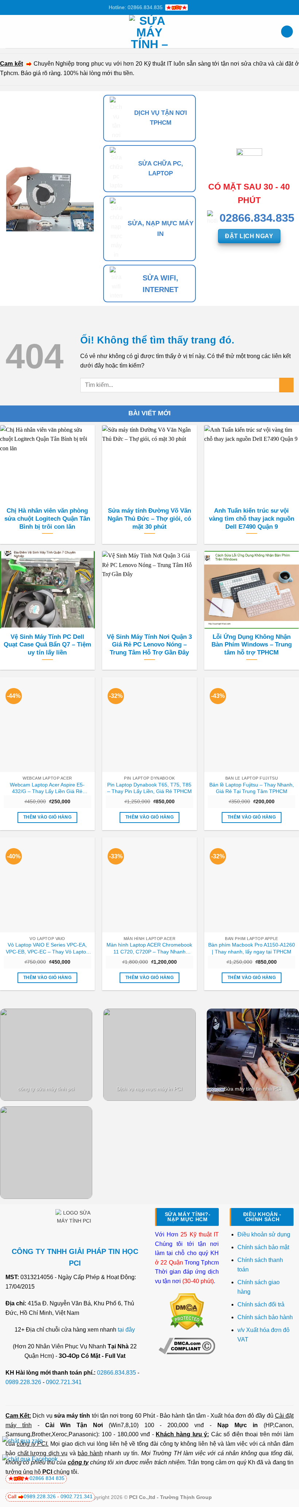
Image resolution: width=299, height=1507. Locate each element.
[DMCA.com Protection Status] (187, 1311)
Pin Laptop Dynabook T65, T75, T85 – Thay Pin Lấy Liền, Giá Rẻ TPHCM (149, 788)
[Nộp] (286, 385)
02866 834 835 (47, 1478)
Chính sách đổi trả (261, 1304)
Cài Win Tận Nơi (74, 1425)
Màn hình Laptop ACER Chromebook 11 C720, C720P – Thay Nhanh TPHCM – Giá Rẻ (149, 948)
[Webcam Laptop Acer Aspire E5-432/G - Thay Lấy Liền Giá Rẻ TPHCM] (47, 724)
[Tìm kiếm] (287, 32)
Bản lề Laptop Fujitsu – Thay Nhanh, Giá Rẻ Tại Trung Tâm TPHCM (251, 788)
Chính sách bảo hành (265, 1317)
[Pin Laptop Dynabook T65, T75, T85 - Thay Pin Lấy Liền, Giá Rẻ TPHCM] (149, 724)
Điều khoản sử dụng (263, 1234)
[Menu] (9, 31)
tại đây (126, 1330)
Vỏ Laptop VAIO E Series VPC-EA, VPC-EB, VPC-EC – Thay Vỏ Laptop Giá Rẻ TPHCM (47, 948)
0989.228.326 (23, 1382)
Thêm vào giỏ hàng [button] (47, 817)
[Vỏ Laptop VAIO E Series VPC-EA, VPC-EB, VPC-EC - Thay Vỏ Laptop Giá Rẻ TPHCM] (47, 884)
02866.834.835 (116, 1373)
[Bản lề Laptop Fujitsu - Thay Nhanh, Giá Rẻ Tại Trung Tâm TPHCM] (251, 724)
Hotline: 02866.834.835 (136, 7)
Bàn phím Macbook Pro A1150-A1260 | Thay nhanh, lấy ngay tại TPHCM (251, 948)
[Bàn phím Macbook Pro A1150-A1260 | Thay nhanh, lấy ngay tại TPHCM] (251, 884)
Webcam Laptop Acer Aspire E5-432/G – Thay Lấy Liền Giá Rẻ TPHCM (47, 788)
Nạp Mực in (237, 1425)
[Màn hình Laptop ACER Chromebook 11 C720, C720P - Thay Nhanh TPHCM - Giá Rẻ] (149, 884)
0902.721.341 (64, 1382)
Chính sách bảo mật (263, 1247)
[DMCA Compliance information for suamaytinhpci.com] (187, 1346)
